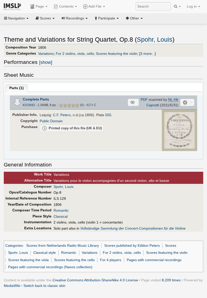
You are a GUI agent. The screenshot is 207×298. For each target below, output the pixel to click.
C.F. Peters (62, 115)
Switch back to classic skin (44, 286)
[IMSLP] (13, 6)
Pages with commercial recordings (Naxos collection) (50, 267)
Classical (61, 216)
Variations (46, 54)
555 (108, 115)
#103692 (29, 105)
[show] (45, 62)
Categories (14, 245)
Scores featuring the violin (116, 54)
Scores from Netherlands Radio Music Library (62, 245)
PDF (144, 99)
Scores (170, 245)
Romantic (61, 210)
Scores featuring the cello (74, 260)
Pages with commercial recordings (154, 260)
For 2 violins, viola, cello (75, 54)
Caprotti (152, 105)
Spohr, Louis (154, 39)
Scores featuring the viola (28, 260)
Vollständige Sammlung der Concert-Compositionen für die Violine (133, 228)
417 (89, 105)
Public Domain (51, 121)
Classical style (44, 253)
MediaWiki (12, 286)
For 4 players (110, 260)
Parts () (16, 88)
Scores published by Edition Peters (132, 245)
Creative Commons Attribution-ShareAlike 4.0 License (95, 280)
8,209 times (171, 280)
